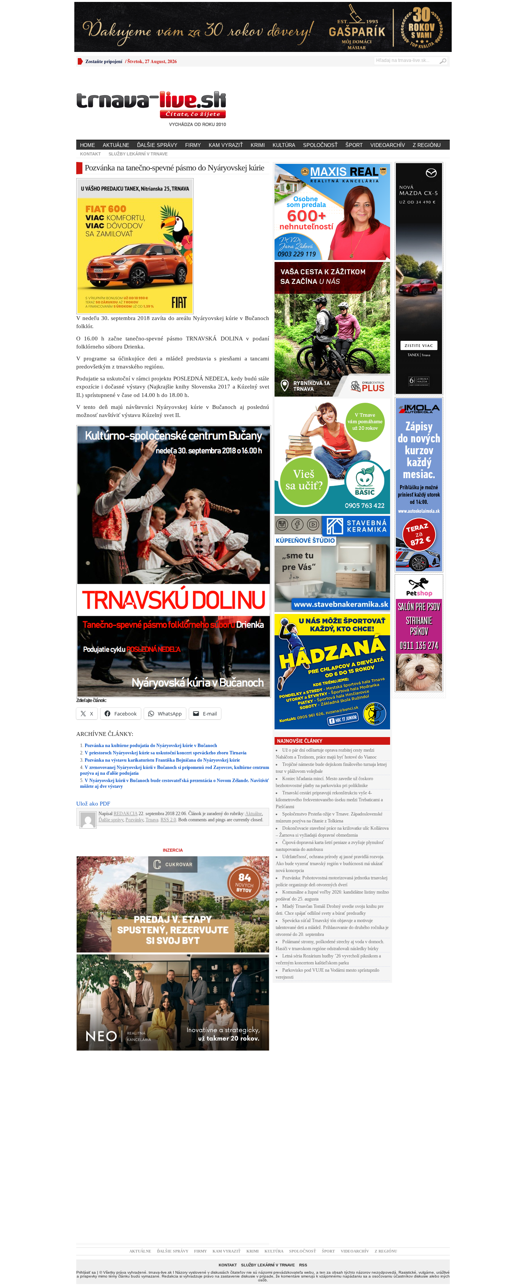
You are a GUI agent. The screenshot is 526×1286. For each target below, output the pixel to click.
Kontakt (90, 154)
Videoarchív (387, 145)
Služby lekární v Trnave (138, 154)
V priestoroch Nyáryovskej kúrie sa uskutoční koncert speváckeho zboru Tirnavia (165, 753)
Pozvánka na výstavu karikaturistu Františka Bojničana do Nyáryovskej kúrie (162, 760)
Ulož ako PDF (93, 804)
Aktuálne (116, 145)
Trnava (152, 819)
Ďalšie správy (157, 145)
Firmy (193, 145)
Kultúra (284, 145)
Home (87, 145)
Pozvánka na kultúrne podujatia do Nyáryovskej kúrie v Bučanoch (151, 745)
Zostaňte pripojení (103, 61)
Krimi (258, 145)
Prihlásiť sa (86, 1272)
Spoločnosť (320, 145)
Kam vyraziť (226, 145)
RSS (303, 1265)
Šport (354, 145)
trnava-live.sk (160, 1272)
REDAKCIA (125, 813)
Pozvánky (134, 819)
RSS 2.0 (168, 819)
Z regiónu (427, 145)
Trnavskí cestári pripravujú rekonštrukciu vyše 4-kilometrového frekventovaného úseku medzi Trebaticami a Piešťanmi (329, 799)
